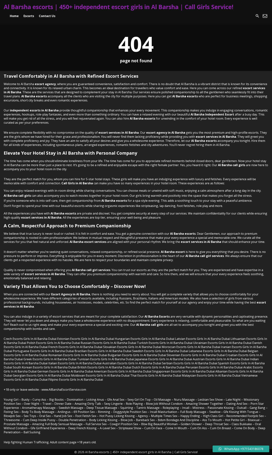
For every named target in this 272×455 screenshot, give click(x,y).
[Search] (257, 16)
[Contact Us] (265, 16)
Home (14, 16)
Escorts (28, 16)
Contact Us (47, 16)
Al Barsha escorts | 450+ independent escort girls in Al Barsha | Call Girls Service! (118, 7)
